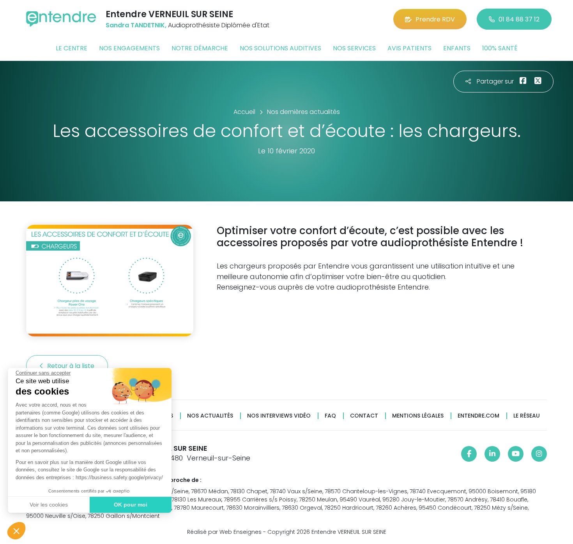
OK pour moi (130, 504)
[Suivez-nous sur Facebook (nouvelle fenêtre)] (469, 454)
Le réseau (526, 415)
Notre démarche (200, 48)
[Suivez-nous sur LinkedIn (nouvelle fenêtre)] (492, 454)
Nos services (354, 48)
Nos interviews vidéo (279, 415)
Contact (364, 415)
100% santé (500, 48)
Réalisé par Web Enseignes (224, 532)
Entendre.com (478, 415)
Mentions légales (418, 415)
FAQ (330, 415)
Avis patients (409, 48)
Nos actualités (210, 415)
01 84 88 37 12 (519, 19)
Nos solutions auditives (280, 48)
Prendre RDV (435, 19)
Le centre (71, 48)
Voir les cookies (49, 504)
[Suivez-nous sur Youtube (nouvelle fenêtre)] (515, 454)
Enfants (456, 48)
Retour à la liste (71, 365)
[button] (16, 530)
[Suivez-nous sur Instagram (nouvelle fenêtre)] (539, 454)
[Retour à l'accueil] (61, 19)
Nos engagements (129, 48)
